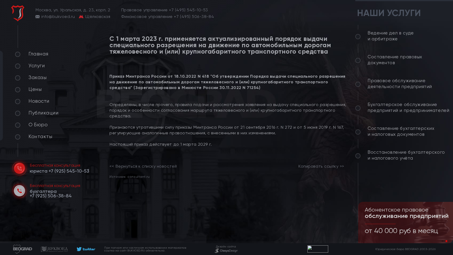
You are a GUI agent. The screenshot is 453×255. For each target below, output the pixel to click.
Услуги (37, 66)
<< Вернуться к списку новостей (143, 166)
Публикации (44, 113)
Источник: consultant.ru (129, 176)
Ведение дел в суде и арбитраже (391, 36)
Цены (35, 89)
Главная (39, 54)
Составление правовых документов (395, 59)
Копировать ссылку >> (321, 166)
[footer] (86, 249)
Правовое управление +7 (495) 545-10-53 (164, 10)
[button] (443, 241)
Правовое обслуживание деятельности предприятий (400, 83)
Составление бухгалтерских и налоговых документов (401, 131)
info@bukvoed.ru (58, 16)
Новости (39, 101)
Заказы (38, 77)
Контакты (40, 136)
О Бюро (38, 125)
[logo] (17, 13)
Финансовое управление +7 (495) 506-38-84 (167, 16)
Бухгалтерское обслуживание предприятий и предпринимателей (408, 107)
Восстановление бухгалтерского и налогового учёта (406, 155)
